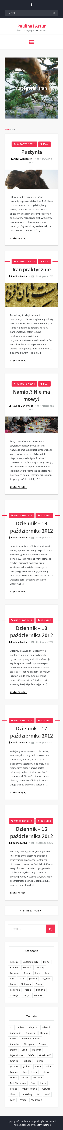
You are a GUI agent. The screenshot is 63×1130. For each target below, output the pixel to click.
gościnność (45, 1055)
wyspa (23, 1099)
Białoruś (14, 967)
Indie (37, 973)
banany (44, 1033)
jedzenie (14, 1066)
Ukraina (38, 995)
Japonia (33, 978)
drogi (24, 1049)
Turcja (26, 995)
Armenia (14, 961)
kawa (38, 1066)
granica (14, 1060)
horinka (39, 1060)
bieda (13, 1038)
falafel (31, 1055)
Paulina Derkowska (22, 405)
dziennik (36, 1049)
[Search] (54, 13)
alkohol (46, 1027)
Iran (45, 144)
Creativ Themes (42, 1124)
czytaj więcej (18, 238)
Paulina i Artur (32, 26)
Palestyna (15, 989)
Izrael (21, 978)
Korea (13, 984)
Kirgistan (46, 978)
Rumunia (40, 989)
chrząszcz (29, 1044)
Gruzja (27, 973)
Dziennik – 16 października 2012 (31, 832)
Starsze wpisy (32, 910)
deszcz (42, 1044)
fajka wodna (16, 1055)
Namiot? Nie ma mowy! (31, 395)
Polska (28, 989)
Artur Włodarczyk (23, 158)
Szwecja (14, 995)
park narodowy (18, 1083)
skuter (13, 1094)
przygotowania (29, 1088)
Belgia (46, 961)
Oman (39, 984)
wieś (47, 1094)
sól (38, 1094)
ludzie (13, 1077)
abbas (21, 1027)
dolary (13, 1049)
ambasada (15, 1033)
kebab (49, 1066)
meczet (25, 1077)
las (25, 1072)
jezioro (26, 1066)
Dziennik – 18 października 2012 (31, 632)
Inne (47, 973)
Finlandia (14, 973)
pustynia (46, 1088)
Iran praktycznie (31, 269)
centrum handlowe (30, 1038)
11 (11, 1027)
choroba (14, 1044)
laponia (14, 1072)
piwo (33, 1083)
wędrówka (36, 1099)
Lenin (34, 1072)
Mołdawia (26, 984)
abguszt (33, 1027)
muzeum (37, 1077)
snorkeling (26, 1094)
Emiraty (40, 967)
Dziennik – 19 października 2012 (31, 527)
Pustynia (31, 151)
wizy (12, 1099)
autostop (31, 1033)
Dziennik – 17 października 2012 (31, 732)
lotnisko (46, 1072)
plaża (43, 1083)
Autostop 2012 (26, 144)
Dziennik (46, 515)
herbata (27, 1060)
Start (7, 129)
